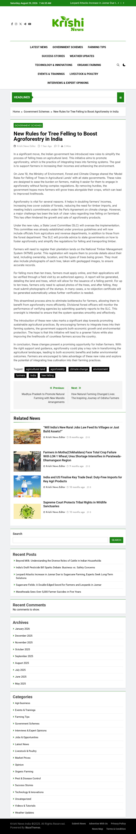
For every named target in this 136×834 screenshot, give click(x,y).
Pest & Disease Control (28, 778)
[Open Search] (118, 65)
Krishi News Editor (26, 146)
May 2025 (20, 683)
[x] (20, 24)
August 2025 (22, 663)
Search (17, 533)
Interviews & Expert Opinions (68, 82)
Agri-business (22, 703)
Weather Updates (82, 56)
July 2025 (20, 669)
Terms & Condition (116, 829)
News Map (97, 829)
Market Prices (23, 757)
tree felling (47, 375)
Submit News (79, 823)
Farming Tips (97, 47)
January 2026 (22, 628)
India (33, 375)
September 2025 (24, 656)
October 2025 (22, 649)
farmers (20, 375)
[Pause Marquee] (120, 97)
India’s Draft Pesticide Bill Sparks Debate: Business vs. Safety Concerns (55, 567)
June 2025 (20, 676)
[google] (25, 24)
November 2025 (24, 642)
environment (100, 369)
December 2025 (23, 635)
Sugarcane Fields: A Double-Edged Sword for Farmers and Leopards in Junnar (58, 584)
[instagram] (16, 24)
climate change (79, 369)
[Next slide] (123, 3)
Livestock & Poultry (84, 74)
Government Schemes (68, 47)
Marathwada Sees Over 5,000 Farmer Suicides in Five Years (48, 591)
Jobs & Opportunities (26, 737)
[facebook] (12, 24)
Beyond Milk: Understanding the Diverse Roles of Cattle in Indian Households (58, 560)
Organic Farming (89, 65)
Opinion (19, 764)
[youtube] (29, 24)
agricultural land (35, 369)
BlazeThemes (32, 827)
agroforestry (57, 369)
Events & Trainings (51, 74)
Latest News (39, 47)
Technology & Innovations (53, 65)
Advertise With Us (98, 823)
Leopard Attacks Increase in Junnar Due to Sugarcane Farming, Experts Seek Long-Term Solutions (93, 3)
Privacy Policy (118, 823)
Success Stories (53, 56)
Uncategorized (23, 798)
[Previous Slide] (118, 3)
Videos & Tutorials (25, 805)
